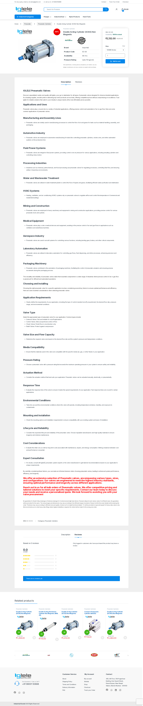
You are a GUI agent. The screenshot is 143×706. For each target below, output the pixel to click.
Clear (123, 46)
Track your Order (89, 690)
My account (88, 679)
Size (107, 46)
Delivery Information (68, 687)
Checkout (125, 2)
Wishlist (86, 681)
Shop (85, 684)
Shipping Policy (67, 681)
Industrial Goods (19, 704)
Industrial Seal (59, 17)
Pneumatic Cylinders (44, 24)
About (64, 679)
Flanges (46, 17)
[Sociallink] (15, 692)
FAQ (63, 690)
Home (16, 24)
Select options (33, 637)
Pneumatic (27, 24)
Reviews (78, 82)
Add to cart (117, 61)
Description (66, 82)
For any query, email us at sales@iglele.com (28, 2)
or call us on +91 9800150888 (52, 2)
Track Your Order (114, 2)
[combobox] (73, 9)
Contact (103, 2)
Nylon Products (74, 17)
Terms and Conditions (69, 684)
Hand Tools (87, 17)
